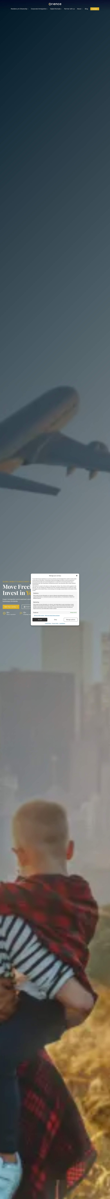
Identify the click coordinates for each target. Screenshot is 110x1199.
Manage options (70, 619)
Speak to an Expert (32, 606)
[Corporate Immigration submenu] (47, 8)
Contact (94, 9)
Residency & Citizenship (19, 9)
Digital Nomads (55, 9)
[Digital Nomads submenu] (61, 8)
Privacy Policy (55, 623)
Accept (40, 619)
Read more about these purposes (52, 615)
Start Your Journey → (11, 607)
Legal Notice (62, 623)
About (79, 9)
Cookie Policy (48, 623)
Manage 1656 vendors (39, 615)
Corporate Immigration (39, 9)
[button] (77, 575)
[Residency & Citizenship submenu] (28, 8)
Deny (55, 619)
